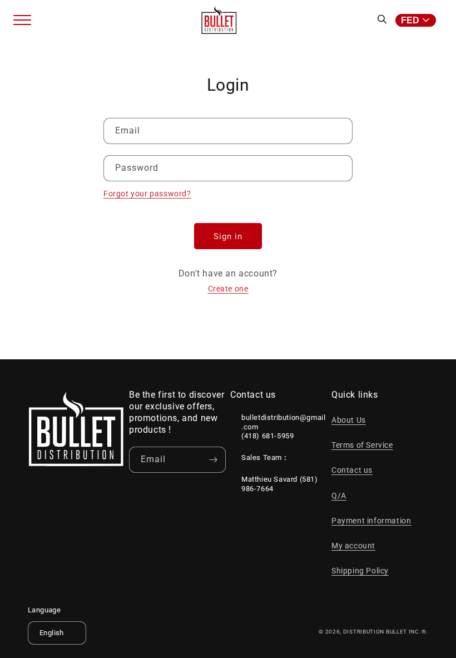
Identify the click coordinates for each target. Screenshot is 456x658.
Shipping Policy (360, 570)
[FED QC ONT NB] (419, 20)
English (51, 633)
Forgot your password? (147, 193)
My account (353, 545)
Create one (228, 288)
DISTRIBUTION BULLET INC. (382, 632)
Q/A (338, 495)
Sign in (228, 236)
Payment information (371, 520)
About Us (348, 419)
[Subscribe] (213, 460)
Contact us (352, 470)
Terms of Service (362, 445)
